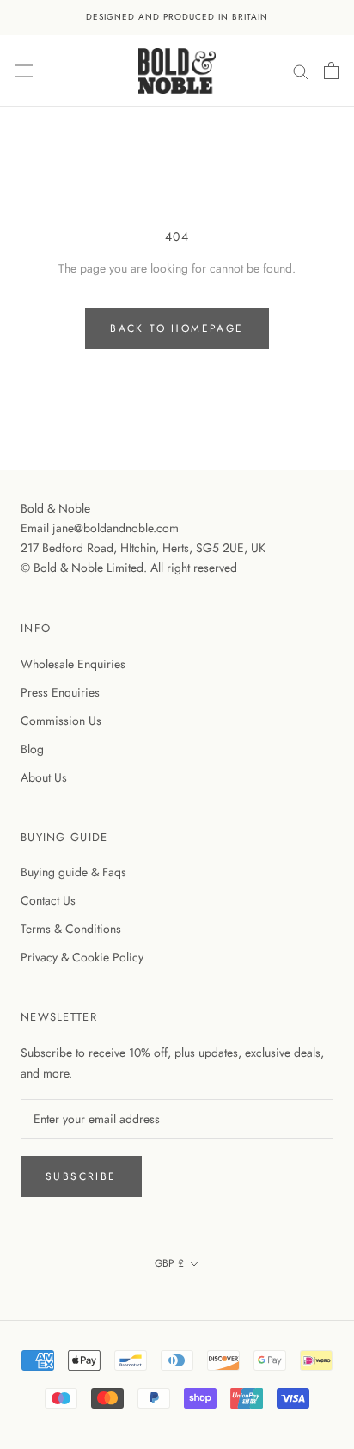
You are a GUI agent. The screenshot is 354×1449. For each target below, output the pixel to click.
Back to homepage (176, 328)
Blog (32, 749)
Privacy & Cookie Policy (82, 957)
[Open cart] (331, 70)
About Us (44, 777)
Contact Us (48, 900)
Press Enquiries (60, 692)
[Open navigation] (24, 70)
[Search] (300, 70)
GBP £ (169, 1263)
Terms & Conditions (71, 928)
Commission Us (61, 720)
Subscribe (81, 1176)
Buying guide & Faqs (73, 872)
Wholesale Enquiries (73, 663)
